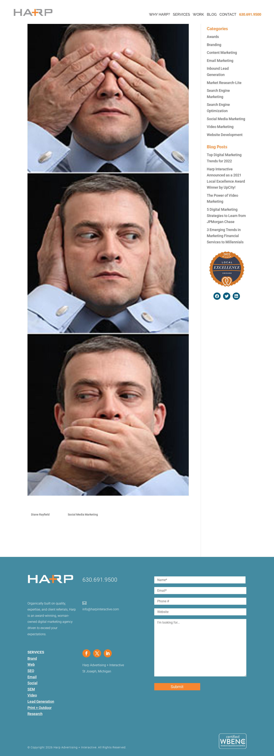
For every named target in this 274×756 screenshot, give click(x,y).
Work (198, 14)
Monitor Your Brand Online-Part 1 (67, 505)
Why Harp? (159, 14)
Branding (214, 45)
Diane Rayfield (40, 514)
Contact (227, 14)
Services (181, 14)
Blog (212, 14)
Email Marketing (220, 60)
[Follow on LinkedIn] (108, 653)
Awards (213, 37)
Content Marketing (222, 52)
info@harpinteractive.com (100, 609)
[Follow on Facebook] (86, 653)
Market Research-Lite (224, 83)
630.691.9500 (250, 14)
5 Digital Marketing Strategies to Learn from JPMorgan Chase (226, 215)
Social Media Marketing (83, 514)
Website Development (225, 135)
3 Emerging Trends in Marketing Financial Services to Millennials (225, 236)
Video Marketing (220, 127)
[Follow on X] (97, 653)
